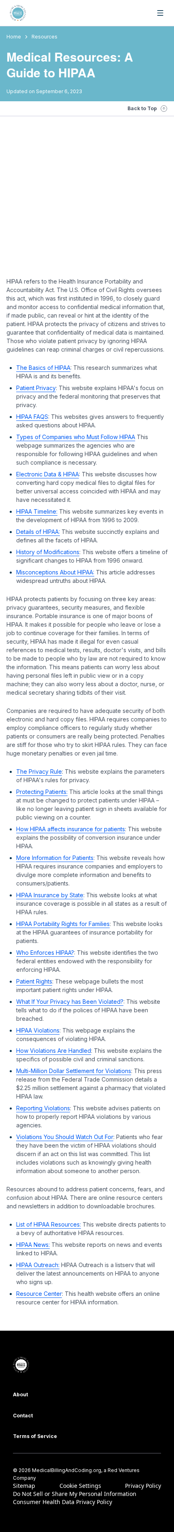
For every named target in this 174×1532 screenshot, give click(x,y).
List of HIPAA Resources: (48, 1224)
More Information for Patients (54, 857)
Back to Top (142, 108)
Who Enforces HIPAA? (45, 952)
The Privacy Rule (39, 771)
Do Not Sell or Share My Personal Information (74, 1494)
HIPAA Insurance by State (49, 895)
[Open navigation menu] (160, 13)
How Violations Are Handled (53, 1050)
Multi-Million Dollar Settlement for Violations (73, 1070)
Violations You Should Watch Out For (64, 1136)
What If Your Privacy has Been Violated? (69, 1001)
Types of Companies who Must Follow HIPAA (75, 436)
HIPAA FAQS (32, 416)
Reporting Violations (43, 1108)
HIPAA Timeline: (36, 511)
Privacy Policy (143, 1485)
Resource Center (39, 1293)
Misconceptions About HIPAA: (55, 572)
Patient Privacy (36, 387)
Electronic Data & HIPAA (47, 474)
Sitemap (24, 1485)
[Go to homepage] (18, 13)
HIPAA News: (33, 1244)
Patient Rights (34, 981)
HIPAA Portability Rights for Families (63, 923)
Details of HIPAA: (38, 531)
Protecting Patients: (42, 791)
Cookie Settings (80, 1485)
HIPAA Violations (37, 1030)
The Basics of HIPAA (43, 367)
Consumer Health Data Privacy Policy (62, 1502)
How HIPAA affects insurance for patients (70, 829)
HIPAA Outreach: (37, 1264)
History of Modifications (47, 551)
